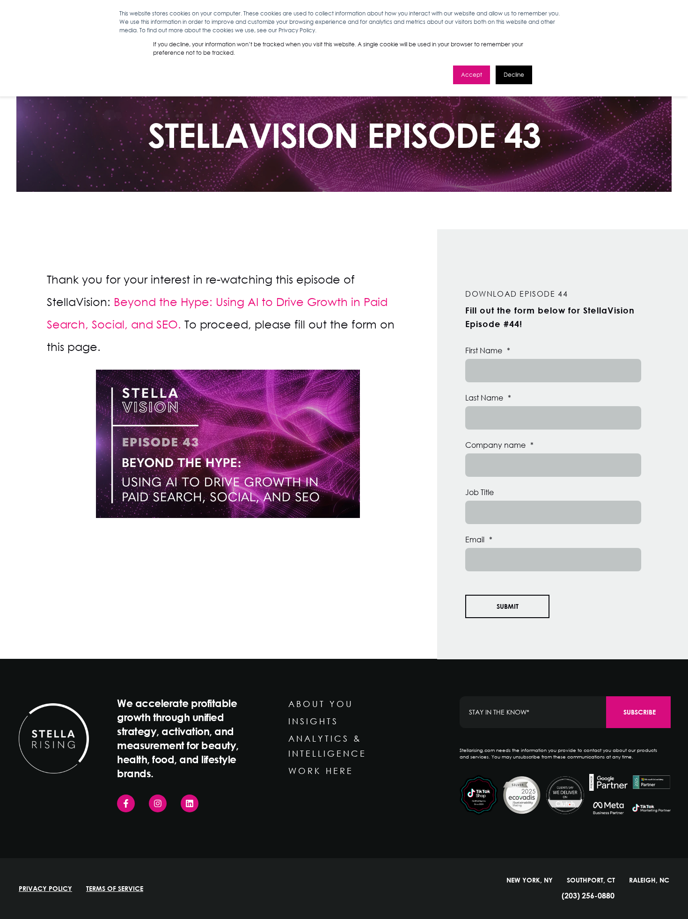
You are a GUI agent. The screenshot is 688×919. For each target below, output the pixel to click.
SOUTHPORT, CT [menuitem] (591, 880)
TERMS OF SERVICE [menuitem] (114, 888)
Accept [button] (471, 75)
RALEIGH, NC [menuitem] (649, 880)
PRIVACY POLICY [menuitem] (45, 888)
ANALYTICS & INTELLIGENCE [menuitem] (327, 746)
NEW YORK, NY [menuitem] (529, 880)
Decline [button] (514, 75)
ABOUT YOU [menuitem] (320, 704)
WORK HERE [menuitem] (320, 771)
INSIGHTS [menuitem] (313, 721)
